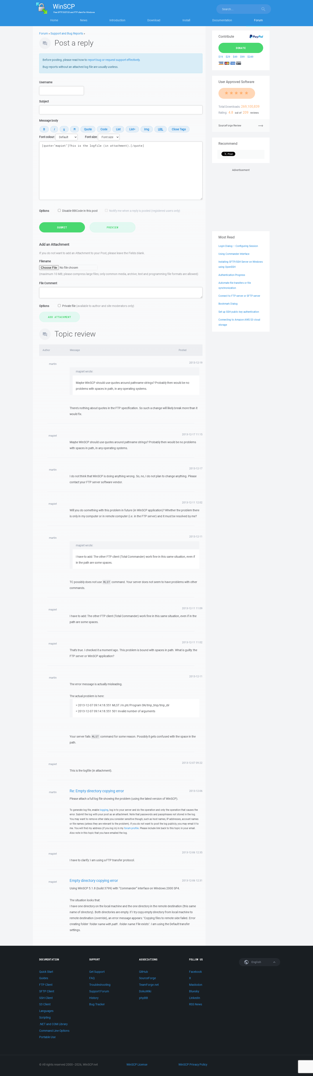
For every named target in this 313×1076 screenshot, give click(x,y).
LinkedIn (194, 998)
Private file (98, 306)
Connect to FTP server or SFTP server (239, 295)
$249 (250, 56)
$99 (242, 56)
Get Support (97, 972)
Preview (112, 227)
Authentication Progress (231, 275)
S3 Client (44, 1004)
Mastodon (195, 985)
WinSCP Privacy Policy (192, 1064)
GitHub (143, 972)
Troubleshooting (100, 985)
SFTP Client (46, 991)
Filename (45, 261)
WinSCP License (136, 1064)
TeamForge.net (149, 985)
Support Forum (99, 991)
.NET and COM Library (53, 1024)
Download (153, 20)
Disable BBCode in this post (80, 211)
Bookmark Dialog (228, 303)
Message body (48, 120)
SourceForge (147, 978)
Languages (46, 1011)
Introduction (117, 20)
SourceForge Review (229, 125)
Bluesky (194, 991)
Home (54, 20)
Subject (44, 101)
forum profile (131, 828)
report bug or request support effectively (113, 60)
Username (45, 82)
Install (186, 20)
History (93, 998)
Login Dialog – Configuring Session (238, 246)
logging (104, 809)
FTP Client (45, 985)
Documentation (222, 20)
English (256, 962)
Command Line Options (54, 1031)
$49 (235, 56)
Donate (241, 48)
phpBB (143, 998)
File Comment (48, 283)
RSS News (195, 1004)
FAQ (92, 978)
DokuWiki (145, 991)
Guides (43, 978)
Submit (62, 227)
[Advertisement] (241, 199)
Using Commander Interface (233, 253)
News (83, 20)
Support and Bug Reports (66, 33)
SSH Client (46, 998)
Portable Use (47, 1037)
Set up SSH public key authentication (238, 311)
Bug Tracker (97, 1004)
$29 (228, 56)
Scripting (45, 1017)
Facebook (195, 972)
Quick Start (46, 972)
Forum (258, 20)
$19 (220, 56)
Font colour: (47, 137)
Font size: (91, 137)
